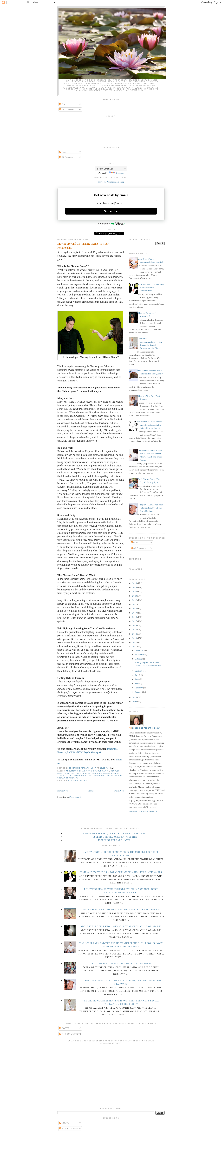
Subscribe (111, 211)
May (137, 683)
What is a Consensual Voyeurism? (146, 315)
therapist (62, 778)
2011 (134, 646)
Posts (63, 104)
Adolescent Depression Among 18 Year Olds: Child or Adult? (120, 926)
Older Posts (119, 790)
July (137, 674)
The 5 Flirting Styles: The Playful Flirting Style (148, 481)
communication (101, 771)
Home (91, 790)
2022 (134, 600)
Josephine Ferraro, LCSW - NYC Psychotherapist (87, 750)
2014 (134, 633)
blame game (85, 771)
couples (115, 771)
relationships (114, 776)
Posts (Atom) (75, 796)
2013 (134, 638)
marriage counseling (104, 773)
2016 (134, 625)
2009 (134, 701)
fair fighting (84, 773)
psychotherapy (97, 776)
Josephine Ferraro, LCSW (146, 728)
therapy (73, 778)
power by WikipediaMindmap (111, 181)
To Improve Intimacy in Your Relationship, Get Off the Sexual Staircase (150, 507)
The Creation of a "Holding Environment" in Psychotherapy (121, 909)
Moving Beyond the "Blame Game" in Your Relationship (83, 245)
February (139, 687)
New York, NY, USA (77, 780)
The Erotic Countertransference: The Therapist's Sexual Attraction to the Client (149, 343)
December (139, 650)
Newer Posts (62, 790)
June (137, 679)
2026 (134, 583)
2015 (134, 629)
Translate (120, 172)
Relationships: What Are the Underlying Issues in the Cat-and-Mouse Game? (149, 424)
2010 (134, 697)
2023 (134, 595)
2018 (134, 616)
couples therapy (66, 773)
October (138, 658)
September (140, 670)
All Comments (67, 109)
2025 (134, 587)
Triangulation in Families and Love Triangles (120, 963)
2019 (134, 612)
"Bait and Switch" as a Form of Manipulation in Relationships (150, 287)
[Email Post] (112, 768)
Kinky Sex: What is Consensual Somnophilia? (150, 260)
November (139, 654)
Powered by (103, 223)
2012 (134, 642)
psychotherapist (78, 776)
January (138, 691)
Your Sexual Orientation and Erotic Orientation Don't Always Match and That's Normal (149, 455)
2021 (134, 604)
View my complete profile (143, 811)
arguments (72, 771)
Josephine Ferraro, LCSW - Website (114, 836)
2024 (134, 591)
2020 (134, 608)
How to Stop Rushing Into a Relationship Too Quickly (150, 372)
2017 (134, 621)
